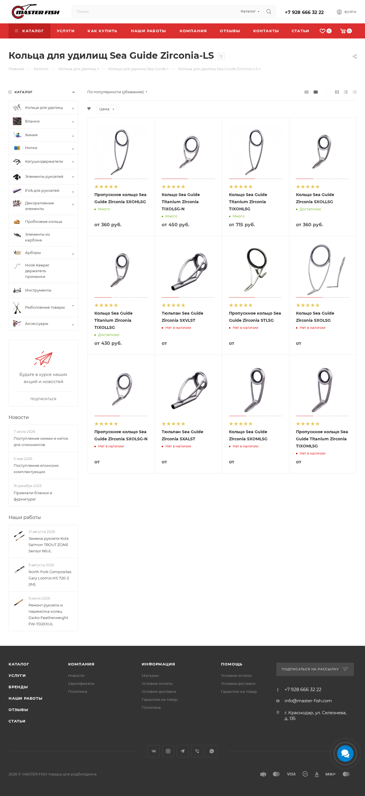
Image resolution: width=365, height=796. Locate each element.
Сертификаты (81, 683)
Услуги (17, 675)
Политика (77, 691)
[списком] (346, 92)
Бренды (18, 687)
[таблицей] (354, 92)
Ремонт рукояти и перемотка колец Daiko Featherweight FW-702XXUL (48, 614)
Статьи (17, 721)
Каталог (19, 664)
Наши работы (25, 517)
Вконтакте (153, 751)
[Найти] (269, 11)
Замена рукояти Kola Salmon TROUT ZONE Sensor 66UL (49, 544)
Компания (81, 664)
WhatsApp (212, 751)
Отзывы (18, 709)
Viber (197, 751)
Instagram (168, 751)
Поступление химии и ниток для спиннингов (41, 441)
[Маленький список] (307, 92)
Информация (158, 664)
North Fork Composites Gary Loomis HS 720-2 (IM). (50, 578)
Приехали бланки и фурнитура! (33, 495)
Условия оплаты (157, 683)
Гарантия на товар (160, 699)
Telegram (183, 751)
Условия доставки (159, 691)
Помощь (231, 664)
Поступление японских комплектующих (36, 468)
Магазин (150, 675)
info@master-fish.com (308, 700)
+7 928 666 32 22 (304, 12)
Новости (19, 417)
